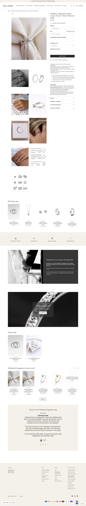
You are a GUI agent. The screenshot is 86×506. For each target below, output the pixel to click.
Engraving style (54, 43)
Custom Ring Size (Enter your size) (58, 37)
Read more (43, 312)
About (56, 470)
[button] (76, 5)
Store (56, 477)
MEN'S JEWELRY (29, 5)
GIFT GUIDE (64, 5)
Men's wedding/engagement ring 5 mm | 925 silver (72, 223)
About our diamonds (61, 22)
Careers (56, 479)
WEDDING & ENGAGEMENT (39, 5)
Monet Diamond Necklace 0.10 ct (28, 223)
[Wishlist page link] (71, 5)
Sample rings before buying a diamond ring (13, 223)
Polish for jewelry (71, 480)
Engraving (70, 482)
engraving (67, 89)
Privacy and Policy (45, 479)
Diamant (52, 25)
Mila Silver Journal (58, 480)
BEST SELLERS (50, 5)
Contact (43, 480)
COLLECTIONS (57, 5)
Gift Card (43, 473)
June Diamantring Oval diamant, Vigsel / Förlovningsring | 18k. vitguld (72, 391)
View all (43, 399)
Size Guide (55, 22)
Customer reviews (58, 475)
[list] (29, 105)
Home (9, 10)
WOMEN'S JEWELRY (20, 5)
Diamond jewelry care (72, 473)
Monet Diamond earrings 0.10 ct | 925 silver (43, 223)
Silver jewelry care (71, 471)
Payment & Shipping (45, 470)
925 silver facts (71, 486)
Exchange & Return (45, 471)
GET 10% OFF (6, 502)
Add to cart (62, 56)
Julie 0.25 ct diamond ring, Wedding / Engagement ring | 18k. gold (13, 391)
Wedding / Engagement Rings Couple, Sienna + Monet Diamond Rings (24, 10)
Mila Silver (12, 502)
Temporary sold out (71, 488)
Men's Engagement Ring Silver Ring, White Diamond (57, 223)
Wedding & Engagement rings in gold (21, 368)
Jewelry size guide (71, 470)
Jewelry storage (71, 484)
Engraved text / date (55, 49)
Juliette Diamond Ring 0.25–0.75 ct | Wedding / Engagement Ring (43, 390)
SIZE (51, 31)
